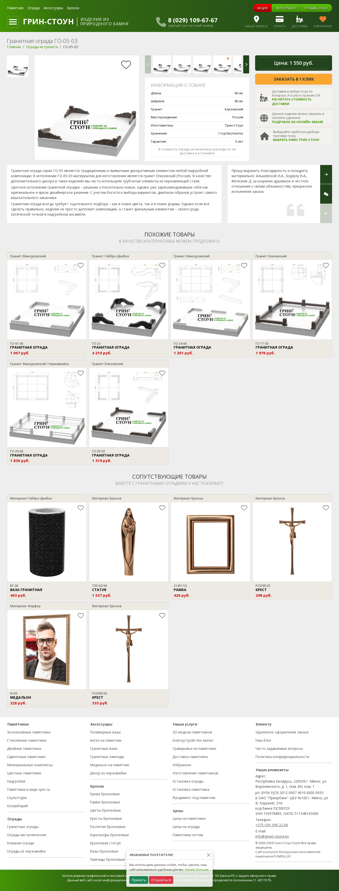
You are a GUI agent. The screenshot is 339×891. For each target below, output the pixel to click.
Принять (139, 880)
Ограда (34, 7)
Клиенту (263, 724)
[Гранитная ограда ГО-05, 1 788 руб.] (162, 64)
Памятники (18, 724)
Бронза (73, 7)
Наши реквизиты (272, 769)
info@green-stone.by (272, 836)
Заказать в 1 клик (293, 79)
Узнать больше (196, 869)
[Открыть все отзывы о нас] (326, 194)
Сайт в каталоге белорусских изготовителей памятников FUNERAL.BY (287, 854)
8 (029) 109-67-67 (193, 20)
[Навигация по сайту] (13, 22)
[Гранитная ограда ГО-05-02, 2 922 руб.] (202, 64)
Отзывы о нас (316, 8)
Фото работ (286, 8)
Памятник (15, 7)
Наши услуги (185, 724)
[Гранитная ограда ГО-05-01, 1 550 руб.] (182, 64)
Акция (262, 8)
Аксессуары (53, 7)
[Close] (208, 855)
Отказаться (161, 880)
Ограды (14, 818)
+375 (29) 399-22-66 (271, 825)
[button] (148, 64)
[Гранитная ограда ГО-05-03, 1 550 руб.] (222, 64)
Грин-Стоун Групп (287, 843)
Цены (178, 810)
